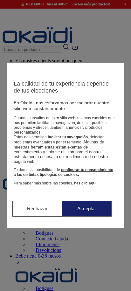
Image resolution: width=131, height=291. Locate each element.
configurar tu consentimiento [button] (87, 170)
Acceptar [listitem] (86, 208)
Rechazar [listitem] (37, 208)
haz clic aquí (85, 183)
